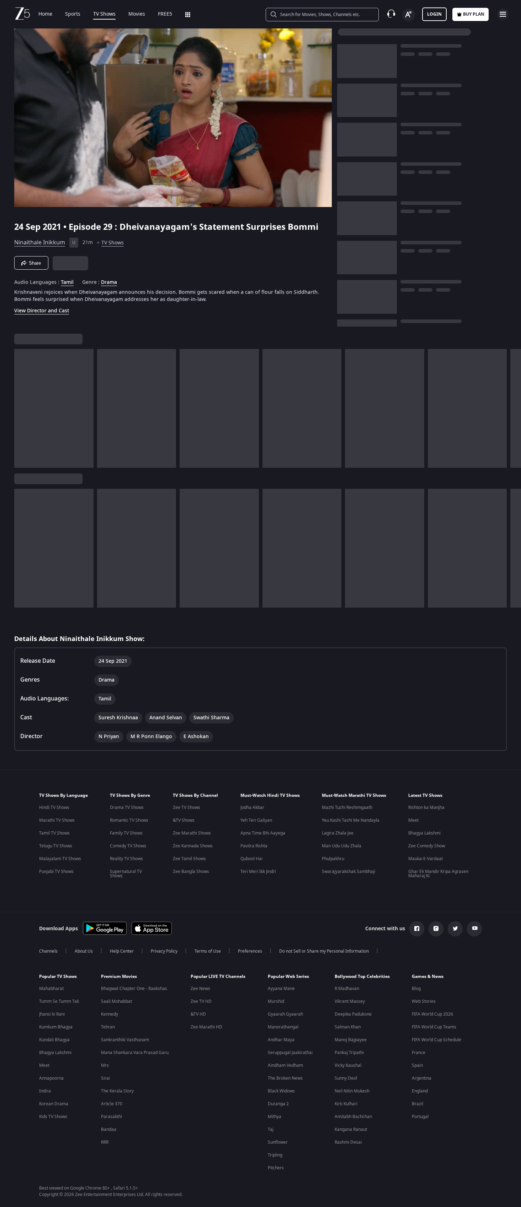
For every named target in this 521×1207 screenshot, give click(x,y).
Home (45, 14)
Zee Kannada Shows (193, 846)
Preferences (250, 951)
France (418, 1052)
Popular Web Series (288, 976)
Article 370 (111, 1104)
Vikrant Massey (350, 1001)
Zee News (200, 988)
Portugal (420, 1116)
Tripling (275, 1155)
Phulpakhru (333, 859)
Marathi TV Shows (57, 820)
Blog (416, 988)
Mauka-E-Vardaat (425, 859)
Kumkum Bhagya (56, 1027)
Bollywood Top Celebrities (362, 976)
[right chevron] (513, 408)
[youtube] (474, 928)
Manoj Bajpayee (351, 1040)
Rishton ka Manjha (426, 807)
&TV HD (198, 1014)
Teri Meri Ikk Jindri (258, 871)
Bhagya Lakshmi (424, 833)
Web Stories (424, 1001)
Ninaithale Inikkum (39, 242)
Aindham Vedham (285, 1065)
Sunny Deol (346, 1078)
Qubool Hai (251, 859)
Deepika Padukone (353, 1014)
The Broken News (285, 1078)
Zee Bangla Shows (191, 871)
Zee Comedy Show (426, 846)
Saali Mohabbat (116, 1001)
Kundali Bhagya (54, 1040)
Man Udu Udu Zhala (341, 846)
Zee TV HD (201, 1001)
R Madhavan (347, 988)
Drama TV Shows (127, 807)
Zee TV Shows (186, 807)
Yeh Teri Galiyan (256, 820)
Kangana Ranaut (351, 1129)
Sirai (105, 1078)
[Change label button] (408, 15)
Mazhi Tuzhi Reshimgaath (347, 807)
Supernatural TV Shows (126, 873)
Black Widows (281, 1091)
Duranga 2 (278, 1104)
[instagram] (436, 928)
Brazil (417, 1104)
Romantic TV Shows (129, 820)
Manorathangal (283, 1027)
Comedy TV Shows (128, 846)
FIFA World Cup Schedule (436, 1040)
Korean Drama (53, 1104)
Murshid (276, 1001)
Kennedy (109, 1014)
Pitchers (276, 1168)
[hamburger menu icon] (503, 14)
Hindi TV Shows (54, 807)
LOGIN (434, 14)
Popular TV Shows (58, 976)
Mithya (274, 1116)
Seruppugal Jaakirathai (290, 1052)
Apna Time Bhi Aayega (262, 833)
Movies (136, 14)
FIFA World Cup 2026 (432, 1014)
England (420, 1091)
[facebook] (416, 928)
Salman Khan (348, 1027)
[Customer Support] (391, 14)
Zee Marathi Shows (192, 833)
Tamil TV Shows (54, 833)
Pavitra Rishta (253, 846)
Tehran (108, 1027)
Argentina (421, 1078)
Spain (417, 1065)
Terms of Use (208, 951)
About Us (84, 951)
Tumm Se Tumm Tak (59, 1001)
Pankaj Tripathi (349, 1052)
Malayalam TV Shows (60, 859)
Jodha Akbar (252, 807)
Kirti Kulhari (346, 1104)
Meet (413, 820)
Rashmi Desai (348, 1142)
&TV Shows (184, 820)
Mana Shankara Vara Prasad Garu (135, 1052)
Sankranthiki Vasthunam (125, 1040)
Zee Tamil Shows (189, 859)
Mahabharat (51, 988)
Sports (72, 14)
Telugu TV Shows (55, 846)
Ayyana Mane (281, 988)
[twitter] (455, 928)
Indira (45, 1091)
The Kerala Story (117, 1091)
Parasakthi (111, 1116)
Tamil (67, 282)
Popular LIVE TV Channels (218, 976)
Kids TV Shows (53, 1116)
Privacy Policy (164, 951)
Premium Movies (119, 976)
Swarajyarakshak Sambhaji (348, 871)
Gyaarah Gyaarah (285, 1014)
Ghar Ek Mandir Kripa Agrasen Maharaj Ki (438, 873)
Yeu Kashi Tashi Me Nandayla (350, 820)
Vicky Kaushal (348, 1065)
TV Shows (104, 14)
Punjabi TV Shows (56, 871)
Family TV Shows (126, 833)
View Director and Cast (41, 310)
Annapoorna (51, 1078)
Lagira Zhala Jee (337, 833)
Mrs (105, 1065)
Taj (270, 1129)
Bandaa (108, 1129)
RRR (104, 1142)
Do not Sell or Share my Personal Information (324, 951)
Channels (48, 951)
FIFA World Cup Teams (434, 1027)
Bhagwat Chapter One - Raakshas (134, 988)
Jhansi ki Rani (52, 1014)
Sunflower (278, 1142)
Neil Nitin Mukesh (352, 1091)
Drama (109, 282)
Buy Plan (473, 14)
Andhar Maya (281, 1040)
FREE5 (165, 14)
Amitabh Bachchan (353, 1116)
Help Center (122, 951)
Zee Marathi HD (206, 1027)
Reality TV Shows (126, 859)
